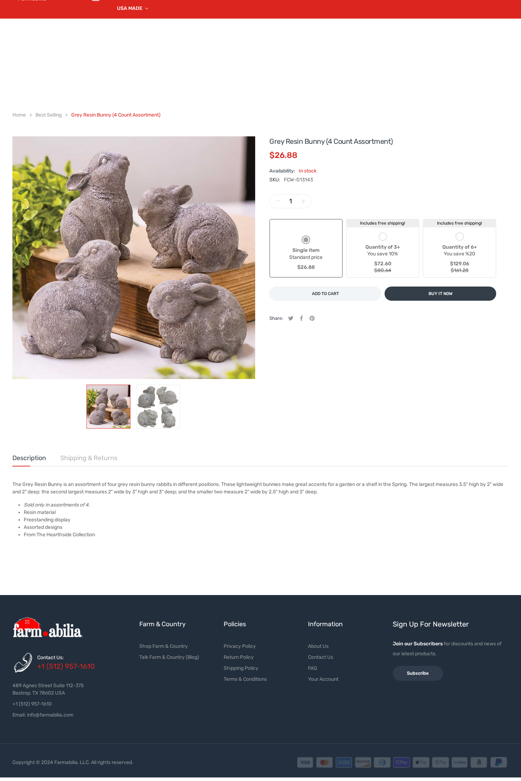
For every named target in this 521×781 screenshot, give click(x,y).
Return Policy (239, 657)
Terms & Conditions (245, 679)
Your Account (323, 679)
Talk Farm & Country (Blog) (169, 657)
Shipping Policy (241, 668)
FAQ (312, 668)
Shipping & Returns (88, 458)
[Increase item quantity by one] (303, 201)
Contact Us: (50, 658)
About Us (318, 646)
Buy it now (440, 293)
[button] (306, 253)
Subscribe (418, 673)
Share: (276, 318)
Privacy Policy (240, 646)
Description (29, 458)
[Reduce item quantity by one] (278, 201)
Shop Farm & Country (163, 646)
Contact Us (320, 657)
